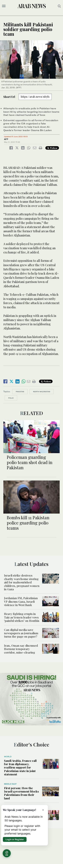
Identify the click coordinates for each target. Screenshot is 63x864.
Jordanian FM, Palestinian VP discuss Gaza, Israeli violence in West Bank (21, 601)
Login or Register (15, 839)
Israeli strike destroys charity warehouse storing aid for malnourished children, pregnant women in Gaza (21, 582)
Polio (11, 398)
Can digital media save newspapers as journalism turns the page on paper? (21, 633)
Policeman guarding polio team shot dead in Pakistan (29, 462)
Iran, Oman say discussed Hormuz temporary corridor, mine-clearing (21, 649)
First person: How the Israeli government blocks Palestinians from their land (21, 793)
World (7, 756)
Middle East (10, 784)
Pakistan (20, 392)
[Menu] (4, 6)
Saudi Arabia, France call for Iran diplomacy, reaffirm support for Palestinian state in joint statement (20, 767)
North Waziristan (41, 392)
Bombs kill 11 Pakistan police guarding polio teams (28, 523)
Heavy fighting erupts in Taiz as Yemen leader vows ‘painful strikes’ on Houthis (21, 617)
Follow (53, 148)
